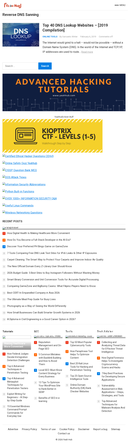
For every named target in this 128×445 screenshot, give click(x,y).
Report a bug (100, 429)
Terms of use (48, 429)
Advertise (13, 429)
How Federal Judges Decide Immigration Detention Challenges (18, 357)
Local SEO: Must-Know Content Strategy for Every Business (50, 373)
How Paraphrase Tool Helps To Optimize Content (81, 354)
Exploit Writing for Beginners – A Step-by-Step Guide (17, 397)
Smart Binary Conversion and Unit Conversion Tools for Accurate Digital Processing (53, 279)
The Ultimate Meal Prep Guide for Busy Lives (31, 299)
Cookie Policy (67, 429)
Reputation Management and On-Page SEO (50, 345)
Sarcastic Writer (70, 36)
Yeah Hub (67, 439)
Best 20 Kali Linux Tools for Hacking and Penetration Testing (81, 366)
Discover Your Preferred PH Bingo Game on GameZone (37, 246)
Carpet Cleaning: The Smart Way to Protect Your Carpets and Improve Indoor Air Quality (55, 259)
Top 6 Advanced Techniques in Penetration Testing (17, 369)
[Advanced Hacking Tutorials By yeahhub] (63, 110)
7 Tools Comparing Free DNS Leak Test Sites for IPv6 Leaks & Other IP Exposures (52, 253)
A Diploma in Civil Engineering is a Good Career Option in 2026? (41, 319)
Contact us (64, 433)
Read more (87, 52)
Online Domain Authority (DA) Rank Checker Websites (80, 388)
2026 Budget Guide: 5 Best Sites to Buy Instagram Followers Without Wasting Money (53, 272)
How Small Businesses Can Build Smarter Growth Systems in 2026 (43, 312)
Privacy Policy (29, 429)
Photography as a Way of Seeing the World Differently (36, 305)
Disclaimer (84, 429)
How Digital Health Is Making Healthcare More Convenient (38, 233)
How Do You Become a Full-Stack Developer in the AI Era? (39, 239)
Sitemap (115, 429)
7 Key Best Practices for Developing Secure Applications (113, 376)
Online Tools (49, 37)
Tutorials (7, 331)
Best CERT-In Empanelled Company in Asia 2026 (33, 292)
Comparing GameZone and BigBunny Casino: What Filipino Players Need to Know (51, 286)
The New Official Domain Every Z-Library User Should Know (39, 266)
